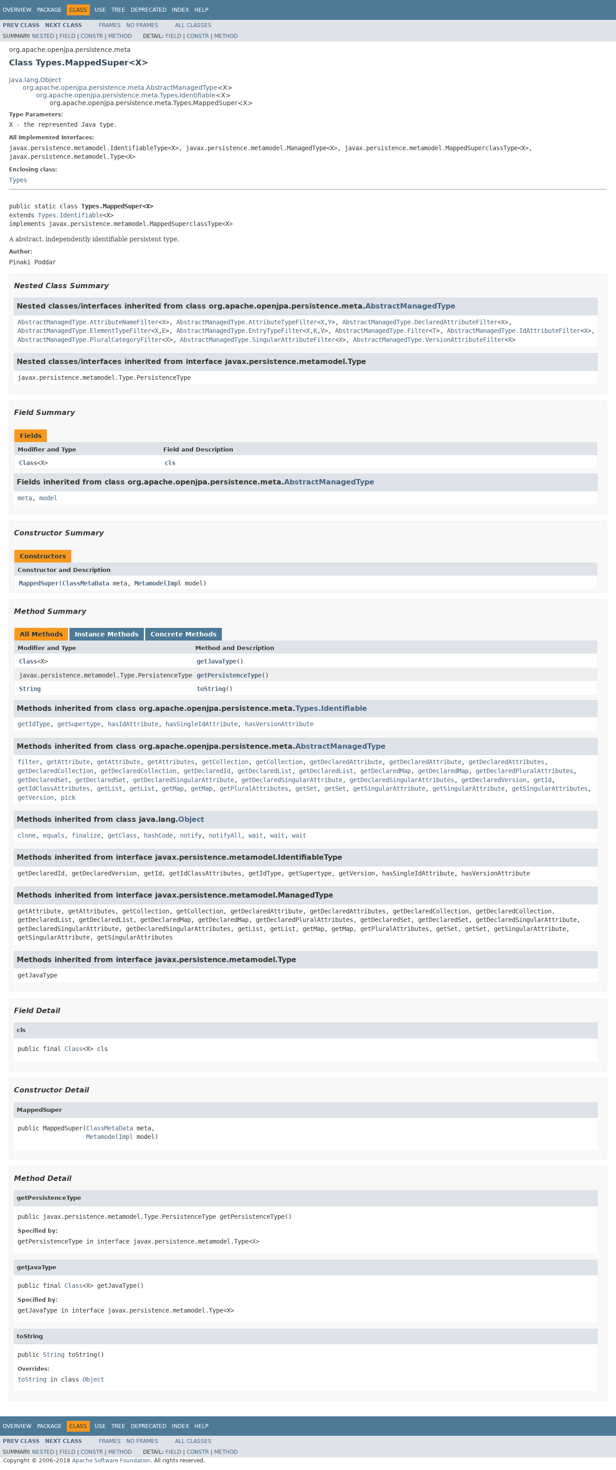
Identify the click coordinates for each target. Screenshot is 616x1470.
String (30, 688)
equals (53, 835)
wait (255, 835)
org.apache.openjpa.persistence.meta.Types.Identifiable (126, 95)
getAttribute (68, 761)
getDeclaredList (265, 770)
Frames (110, 25)
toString (211, 688)
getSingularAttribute (389, 788)
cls (170, 462)
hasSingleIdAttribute (201, 724)
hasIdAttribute (133, 724)
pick (68, 797)
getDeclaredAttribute (346, 761)
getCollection (225, 761)
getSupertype (79, 724)
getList (109, 788)
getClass (122, 835)
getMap (173, 788)
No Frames (142, 25)
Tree (118, 10)
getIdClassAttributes (54, 788)
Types (18, 180)
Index (180, 10)
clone (27, 835)
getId (542, 779)
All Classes (193, 25)
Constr (92, 36)
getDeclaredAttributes (506, 761)
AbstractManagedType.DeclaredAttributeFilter (419, 322)
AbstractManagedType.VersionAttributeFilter (429, 339)
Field (67, 36)
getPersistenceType (229, 675)
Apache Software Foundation (111, 1460)
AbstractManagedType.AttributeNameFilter (88, 322)
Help (201, 10)
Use (100, 10)
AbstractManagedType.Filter (382, 330)
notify (191, 835)
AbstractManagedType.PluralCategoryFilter (90, 339)
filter (28, 761)
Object (191, 819)
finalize (86, 835)
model (48, 498)
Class (28, 462)
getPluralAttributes (254, 788)
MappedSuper (39, 583)
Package (49, 10)
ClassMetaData (85, 583)
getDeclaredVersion (493, 779)
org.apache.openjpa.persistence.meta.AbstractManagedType (120, 87)
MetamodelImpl (157, 583)
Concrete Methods (183, 634)
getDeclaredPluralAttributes (524, 770)
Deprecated (148, 10)
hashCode (158, 835)
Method (120, 36)
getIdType (34, 724)
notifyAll (225, 835)
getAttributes (170, 761)
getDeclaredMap (385, 770)
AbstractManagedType (410, 306)
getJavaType (216, 661)
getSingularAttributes (550, 788)
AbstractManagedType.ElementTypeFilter (84, 330)
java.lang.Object (35, 79)
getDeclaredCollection (55, 770)
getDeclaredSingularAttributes (401, 779)
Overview (17, 10)
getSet (306, 788)
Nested (43, 36)
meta (25, 498)
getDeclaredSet (43, 779)
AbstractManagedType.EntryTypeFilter (239, 330)
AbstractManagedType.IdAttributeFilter (513, 330)
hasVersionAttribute (279, 724)
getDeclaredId (207, 770)
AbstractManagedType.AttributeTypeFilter (246, 322)
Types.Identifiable (70, 215)
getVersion (36, 797)
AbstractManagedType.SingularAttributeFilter (257, 339)
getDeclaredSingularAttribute (183, 779)
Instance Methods (106, 634)
